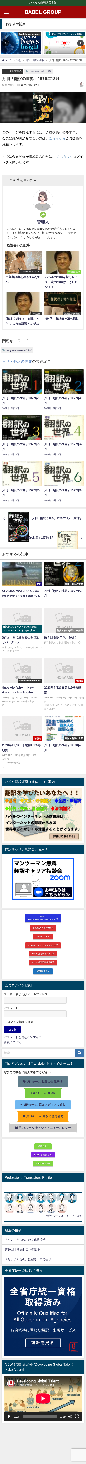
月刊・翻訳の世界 (12, 71)
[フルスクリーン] (77, 1416)
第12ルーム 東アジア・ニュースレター (44, 1127)
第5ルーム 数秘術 (44, 1093)
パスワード (11, 1007)
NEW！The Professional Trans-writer (42, 918)
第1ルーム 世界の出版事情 (45, 1081)
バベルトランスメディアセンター (42, 945)
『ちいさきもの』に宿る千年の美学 (28, 1259)
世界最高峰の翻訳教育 (42, 928)
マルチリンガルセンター (42, 954)
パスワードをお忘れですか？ (23, 1037)
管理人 (43, 222)
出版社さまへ (43, 1146)
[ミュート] (70, 1416)
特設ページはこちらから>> (64, 1215)
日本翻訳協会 (42, 971)
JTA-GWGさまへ (43, 1163)
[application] (43, 1398)
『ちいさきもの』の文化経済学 (28, 1239)
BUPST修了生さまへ (43, 1155)
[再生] (9, 1416)
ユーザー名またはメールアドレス (26, 994)
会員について (12, 1042)
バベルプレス (42, 936)
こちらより (64, 156)
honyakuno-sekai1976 (40, 71)
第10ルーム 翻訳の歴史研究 (44, 1116)
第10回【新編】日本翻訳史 (22, 1249)
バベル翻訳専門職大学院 (42, 962)
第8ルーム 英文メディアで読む (44, 1104)
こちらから (57, 138)
